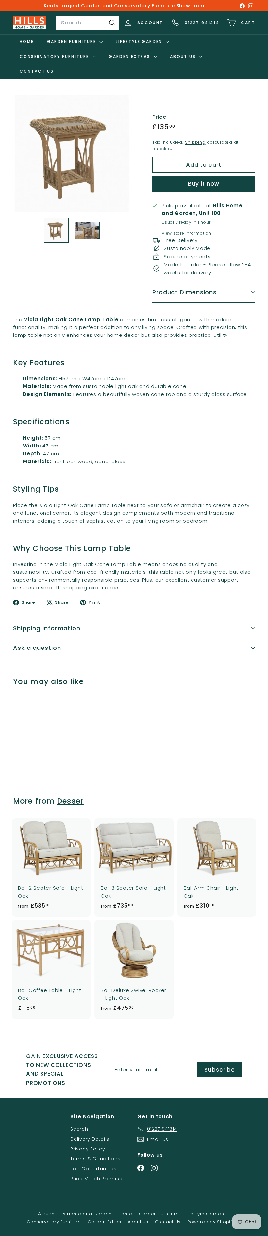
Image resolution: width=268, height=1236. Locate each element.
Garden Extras (130, 56)
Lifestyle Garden (140, 41)
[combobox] (88, 23)
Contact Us (37, 71)
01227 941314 (202, 22)
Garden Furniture (72, 41)
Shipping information (46, 628)
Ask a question (37, 648)
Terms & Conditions (95, 1158)
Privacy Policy (87, 1149)
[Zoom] (71, 153)
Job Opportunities (93, 1169)
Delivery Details (89, 1139)
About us (184, 56)
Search (79, 1129)
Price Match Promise (96, 1178)
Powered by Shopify (211, 1222)
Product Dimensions (184, 292)
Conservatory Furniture (55, 56)
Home (27, 41)
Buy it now (204, 184)
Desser (70, 801)
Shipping (195, 142)
